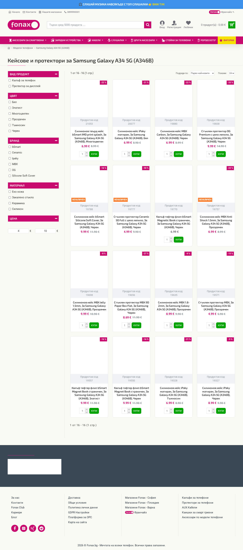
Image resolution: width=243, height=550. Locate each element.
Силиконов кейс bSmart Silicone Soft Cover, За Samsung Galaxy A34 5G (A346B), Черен (89, 222)
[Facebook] (14, 528)
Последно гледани (21, 452)
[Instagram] (23, 528)
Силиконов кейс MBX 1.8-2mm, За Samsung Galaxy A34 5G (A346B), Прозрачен (174, 306)
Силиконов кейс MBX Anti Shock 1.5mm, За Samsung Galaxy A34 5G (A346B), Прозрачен (216, 222)
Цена (13, 218)
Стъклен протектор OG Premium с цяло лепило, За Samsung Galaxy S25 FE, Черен (41, 461)
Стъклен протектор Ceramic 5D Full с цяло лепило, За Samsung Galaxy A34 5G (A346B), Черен (131, 222)
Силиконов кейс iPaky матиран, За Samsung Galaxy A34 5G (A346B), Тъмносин (174, 393)
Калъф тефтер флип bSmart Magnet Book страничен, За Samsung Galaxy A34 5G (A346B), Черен (131, 393)
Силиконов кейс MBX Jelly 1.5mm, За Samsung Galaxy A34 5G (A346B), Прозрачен (89, 306)
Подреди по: (182, 73)
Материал (17, 185)
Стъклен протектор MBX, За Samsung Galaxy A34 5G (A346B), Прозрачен (216, 306)
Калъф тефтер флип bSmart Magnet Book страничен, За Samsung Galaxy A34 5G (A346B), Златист (89, 393)
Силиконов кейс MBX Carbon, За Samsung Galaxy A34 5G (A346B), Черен (174, 134)
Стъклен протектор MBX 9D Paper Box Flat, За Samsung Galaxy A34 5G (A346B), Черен (131, 307)
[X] (32, 528)
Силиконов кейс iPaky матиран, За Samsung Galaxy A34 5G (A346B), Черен (216, 393)
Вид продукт (19, 74)
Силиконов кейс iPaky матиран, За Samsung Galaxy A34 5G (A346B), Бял (131, 134)
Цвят (13, 95)
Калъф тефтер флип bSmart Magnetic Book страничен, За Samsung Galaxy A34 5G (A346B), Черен (173, 222)
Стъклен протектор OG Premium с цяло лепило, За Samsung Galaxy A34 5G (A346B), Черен (216, 136)
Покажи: (222, 73)
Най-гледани (47, 452)
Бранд (14, 140)
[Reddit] (41, 528)
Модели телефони (23, 48)
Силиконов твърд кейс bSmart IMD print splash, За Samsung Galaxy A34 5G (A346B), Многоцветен (89, 136)
